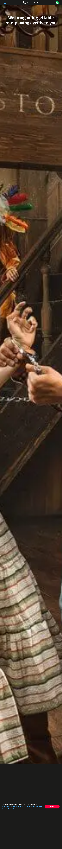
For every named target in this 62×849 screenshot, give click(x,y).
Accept (52, 806)
